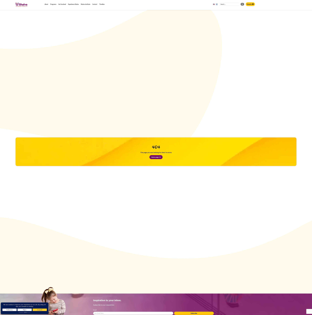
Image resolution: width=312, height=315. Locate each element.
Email (95, 310)
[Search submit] (242, 4)
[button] (46, 4)
